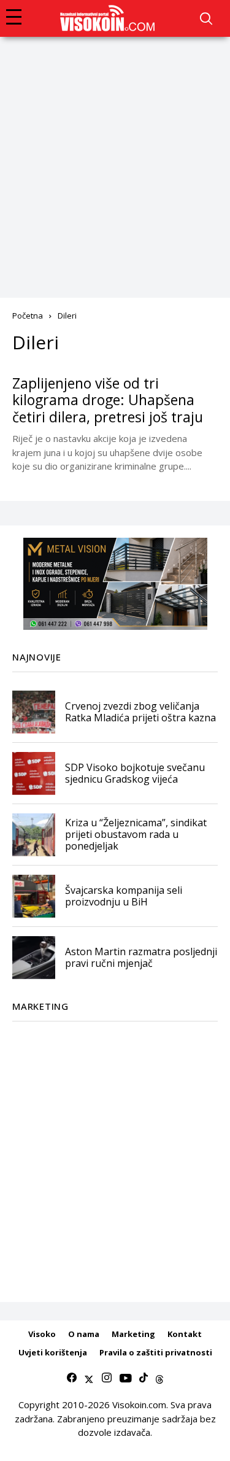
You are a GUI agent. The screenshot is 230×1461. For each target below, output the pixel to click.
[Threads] (159, 1378)
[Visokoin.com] (109, 18)
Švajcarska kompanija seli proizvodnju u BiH (123, 896)
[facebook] (72, 1378)
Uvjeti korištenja (52, 1352)
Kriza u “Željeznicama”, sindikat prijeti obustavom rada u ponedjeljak (136, 834)
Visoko (42, 1333)
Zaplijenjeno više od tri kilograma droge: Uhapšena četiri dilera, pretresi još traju (107, 400)
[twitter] (89, 1378)
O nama (83, 1333)
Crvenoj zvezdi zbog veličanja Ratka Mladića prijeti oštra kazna (140, 711)
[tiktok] (143, 1378)
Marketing (133, 1333)
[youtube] (125, 1378)
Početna (27, 315)
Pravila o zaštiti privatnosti (155, 1352)
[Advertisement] (115, 158)
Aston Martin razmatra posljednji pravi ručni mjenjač (141, 957)
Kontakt (184, 1333)
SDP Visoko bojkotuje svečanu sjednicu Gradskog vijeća (135, 773)
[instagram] (107, 1378)
